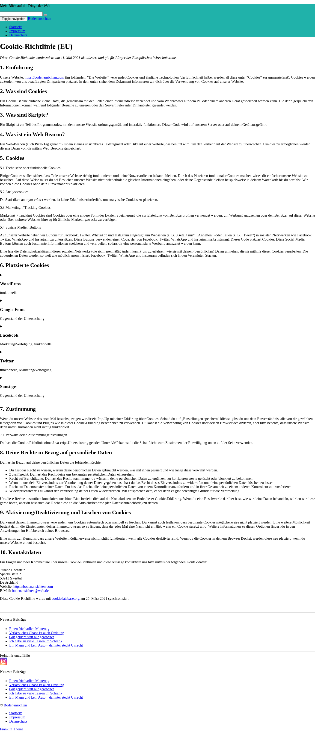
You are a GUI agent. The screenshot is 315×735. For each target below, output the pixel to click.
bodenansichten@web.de (30, 591)
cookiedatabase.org (66, 598)
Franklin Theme (11, 729)
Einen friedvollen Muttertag (29, 629)
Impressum (17, 31)
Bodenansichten (39, 19)
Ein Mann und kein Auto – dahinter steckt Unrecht (46, 645)
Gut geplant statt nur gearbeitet (31, 637)
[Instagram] (3, 661)
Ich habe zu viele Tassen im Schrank (35, 641)
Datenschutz (18, 35)
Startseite (15, 27)
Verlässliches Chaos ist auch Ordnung (36, 633)
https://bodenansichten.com (44, 77)
